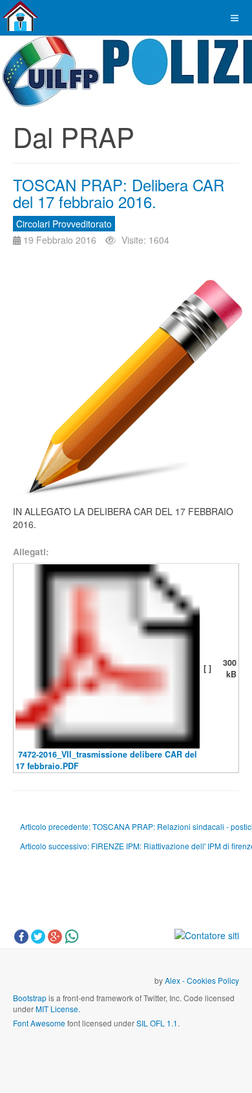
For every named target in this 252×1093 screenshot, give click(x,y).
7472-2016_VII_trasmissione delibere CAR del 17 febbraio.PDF (106, 760)
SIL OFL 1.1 (157, 1022)
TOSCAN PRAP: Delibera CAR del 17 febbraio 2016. (118, 193)
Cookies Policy (213, 980)
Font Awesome (39, 1022)
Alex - (176, 980)
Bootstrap (30, 997)
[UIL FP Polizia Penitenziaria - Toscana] (20, 16)
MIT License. (58, 1008)
